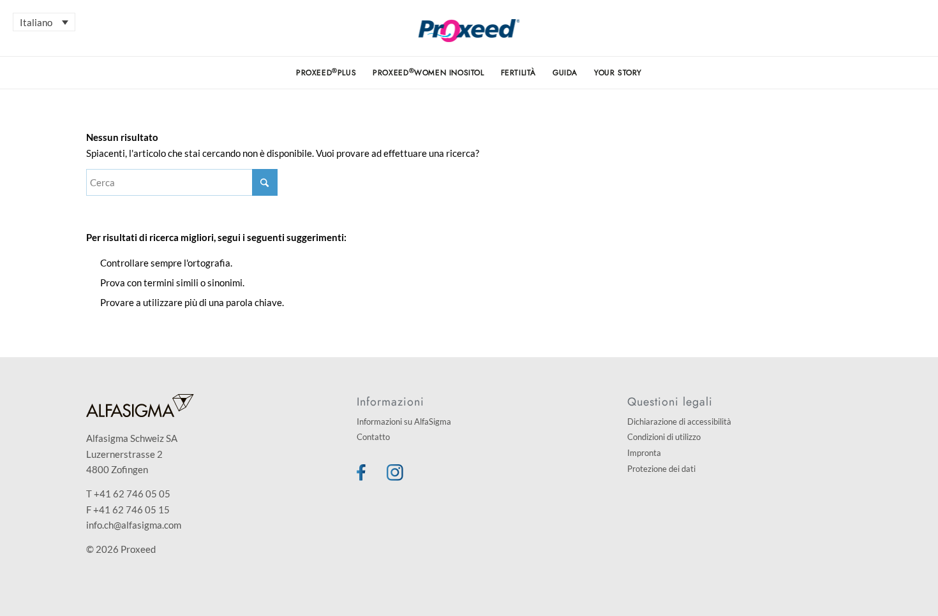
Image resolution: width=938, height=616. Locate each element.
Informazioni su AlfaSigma (404, 421)
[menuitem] (326, 73)
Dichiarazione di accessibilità (679, 421)
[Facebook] (361, 477)
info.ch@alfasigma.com (133, 525)
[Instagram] (395, 477)
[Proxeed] (469, 37)
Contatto (373, 437)
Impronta (644, 453)
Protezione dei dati (661, 469)
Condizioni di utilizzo (664, 437)
